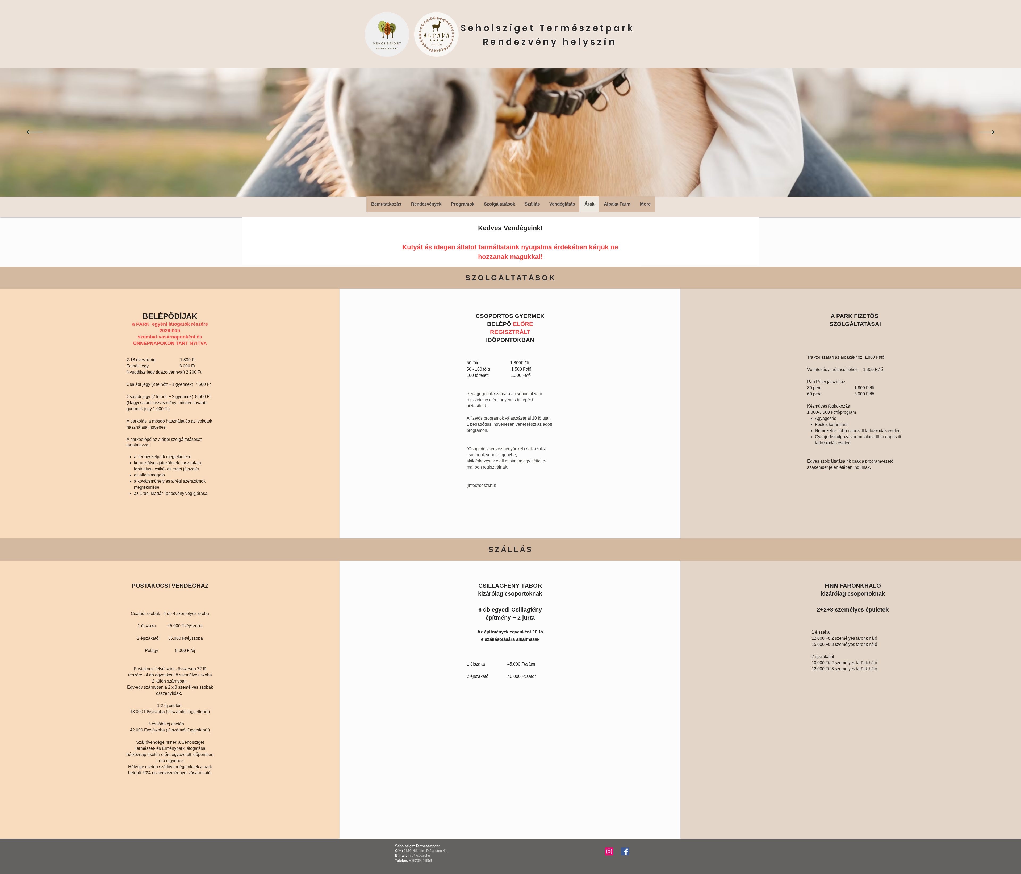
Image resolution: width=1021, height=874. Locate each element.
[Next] (986, 132)
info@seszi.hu (481, 485)
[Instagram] (609, 851)
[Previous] (35, 132)
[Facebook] (625, 851)
